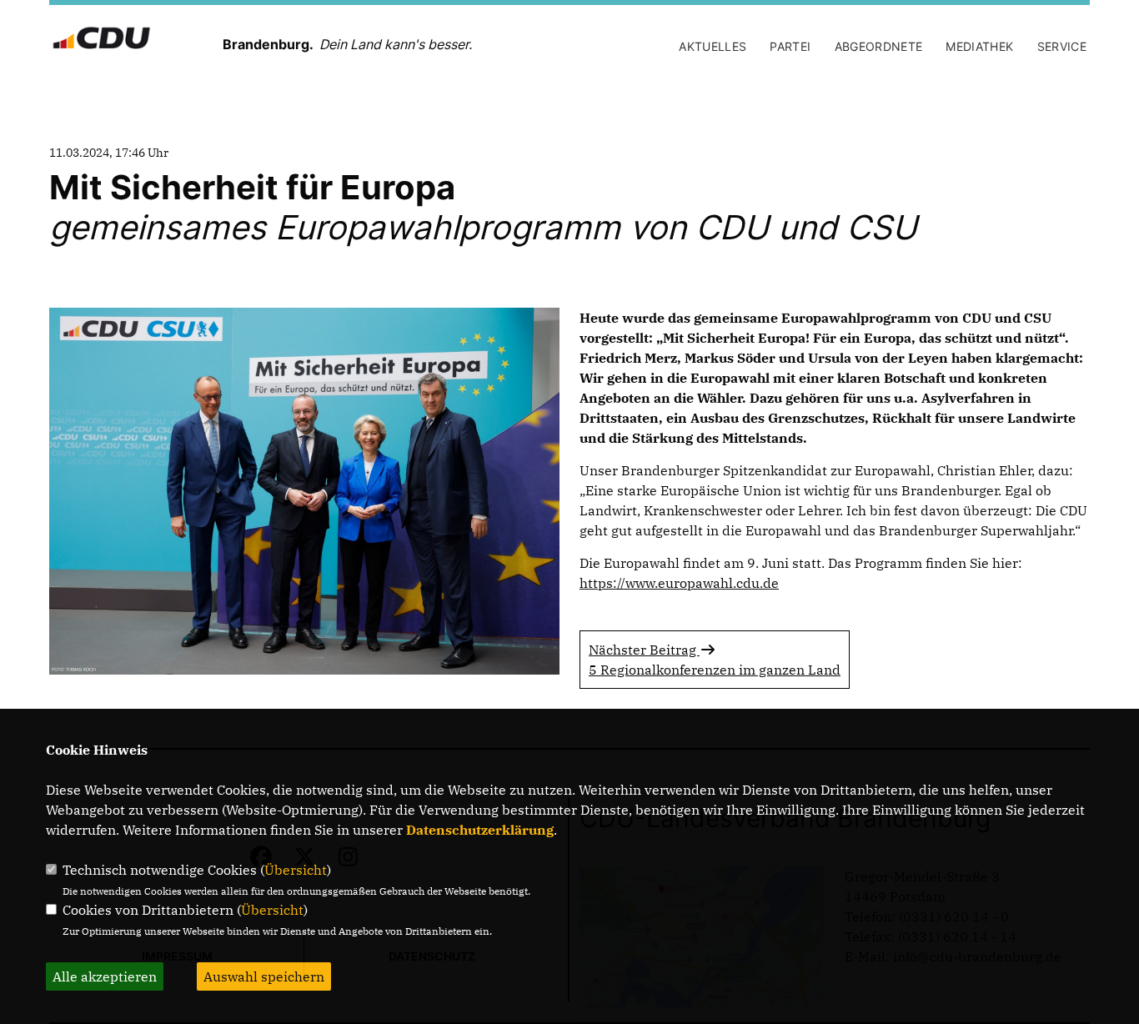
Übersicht (295, 869)
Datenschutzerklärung (480, 829)
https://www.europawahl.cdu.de (679, 583)
